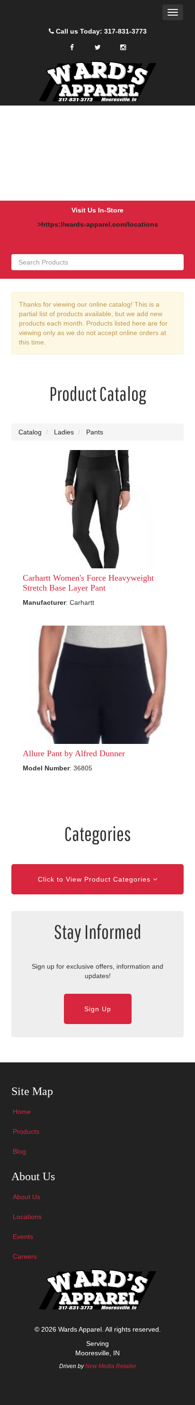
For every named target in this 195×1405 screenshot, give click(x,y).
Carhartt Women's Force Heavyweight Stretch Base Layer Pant (88, 582)
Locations (27, 1216)
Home (22, 1111)
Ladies (64, 432)
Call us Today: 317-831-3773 (100, 31)
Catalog (30, 432)
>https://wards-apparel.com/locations (97, 224)
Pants (94, 432)
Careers (25, 1256)
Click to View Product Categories (95, 879)
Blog (19, 1151)
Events (23, 1236)
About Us (26, 1197)
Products (26, 1131)
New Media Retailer (110, 1366)
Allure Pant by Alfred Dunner (74, 753)
